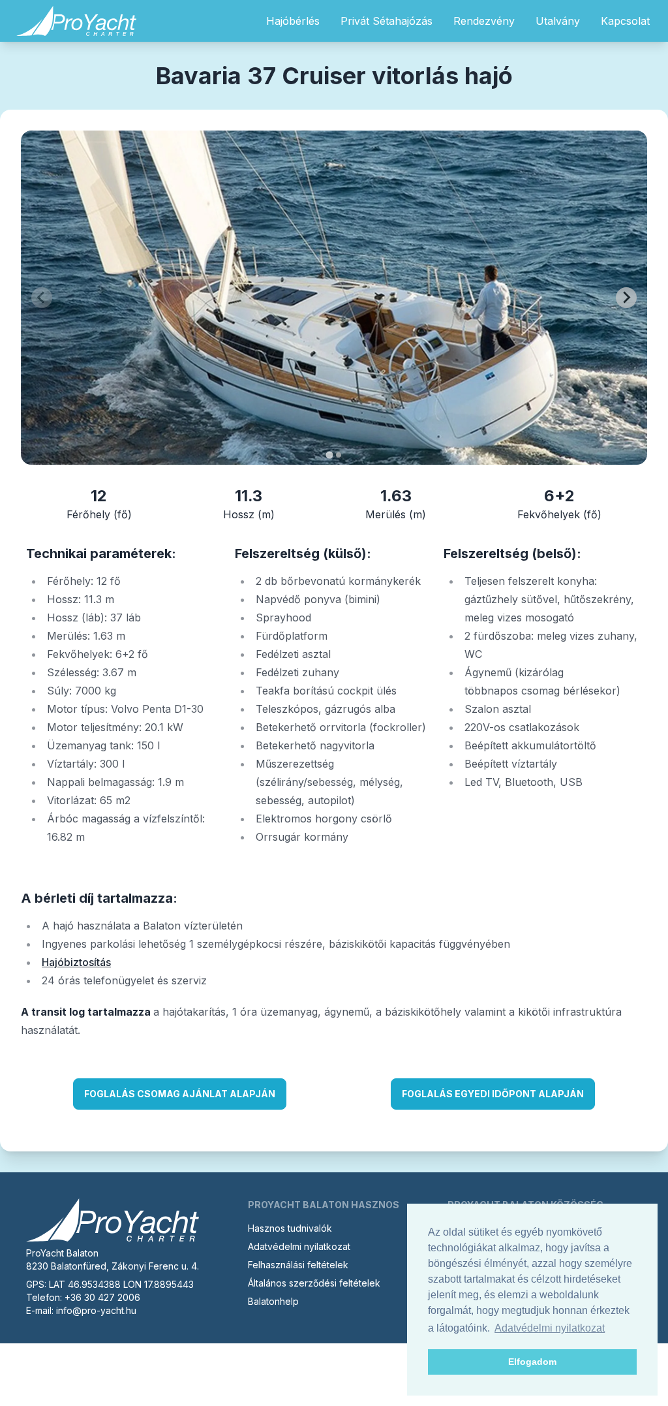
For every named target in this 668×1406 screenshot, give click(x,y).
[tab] (329, 454)
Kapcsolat (625, 20)
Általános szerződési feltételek (314, 1283)
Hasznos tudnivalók (290, 1228)
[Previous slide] (41, 297)
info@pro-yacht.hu (96, 1310)
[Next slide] (626, 297)
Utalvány (558, 20)
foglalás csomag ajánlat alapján (179, 1093)
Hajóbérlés (293, 20)
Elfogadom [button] (532, 1361)
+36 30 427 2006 (102, 1297)
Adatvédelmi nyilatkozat (299, 1246)
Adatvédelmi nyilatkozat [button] (549, 1328)
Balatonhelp (273, 1301)
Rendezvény (484, 20)
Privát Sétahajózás (387, 20)
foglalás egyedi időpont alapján (493, 1093)
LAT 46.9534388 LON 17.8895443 (121, 1284)
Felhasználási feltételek (298, 1264)
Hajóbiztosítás (76, 962)
